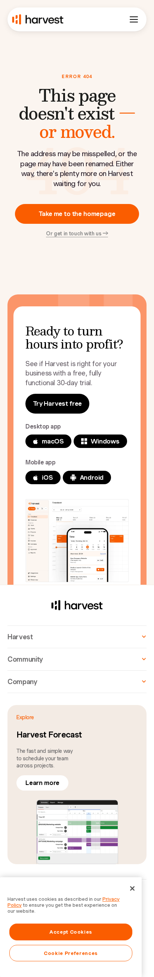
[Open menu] (134, 19)
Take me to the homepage (76, 213)
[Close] (132, 888)
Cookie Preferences (71, 953)
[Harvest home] (38, 19)
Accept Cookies (70, 932)
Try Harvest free (57, 403)
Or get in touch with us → (77, 233)
